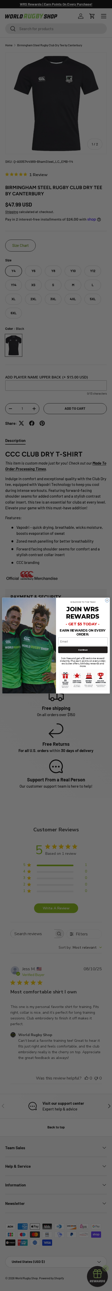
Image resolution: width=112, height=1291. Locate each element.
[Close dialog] (107, 600)
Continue (83, 649)
